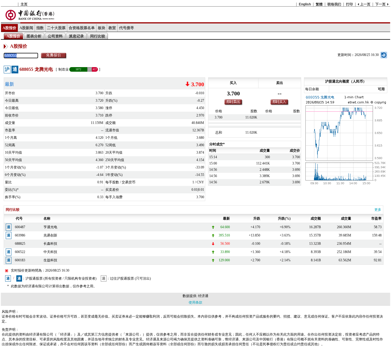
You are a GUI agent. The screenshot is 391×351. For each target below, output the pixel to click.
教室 (112, 28)
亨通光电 (50, 227)
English (305, 4)
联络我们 (334, 4)
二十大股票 (56, 28)
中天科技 (50, 252)
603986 (20, 235)
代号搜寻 (126, 28)
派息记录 (76, 36)
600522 (20, 252)
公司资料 (55, 36)
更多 (377, 210)
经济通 (203, 296)
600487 (20, 227)
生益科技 (50, 260)
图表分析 (34, 36)
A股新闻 (26, 28)
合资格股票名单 (82, 28)
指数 (40, 28)
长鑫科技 (50, 244)
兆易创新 (50, 235)
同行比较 (97, 36)
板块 (101, 28)
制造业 (63, 69)
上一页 (365, 4)
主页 (24, 4)
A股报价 (9, 28)
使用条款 (195, 302)
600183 (20, 260)
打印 (349, 4)
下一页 (380, 4)
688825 (20, 244)
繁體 (319, 4)
